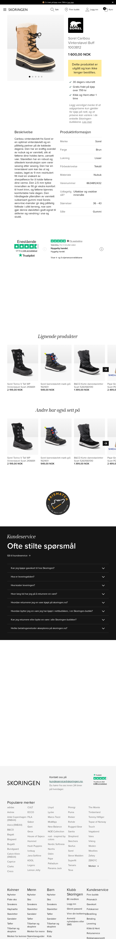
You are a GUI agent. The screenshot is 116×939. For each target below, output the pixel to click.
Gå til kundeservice (17, 555)
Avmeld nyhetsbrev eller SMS (75, 921)
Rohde (71, 821)
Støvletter (12, 913)
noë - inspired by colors (57, 838)
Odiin (51, 853)
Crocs (10, 871)
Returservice (93, 933)
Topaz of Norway (97, 821)
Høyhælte (12, 909)
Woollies (93, 850)
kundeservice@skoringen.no (66, 781)
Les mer (70, 2)
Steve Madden (75, 855)
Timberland (94, 812)
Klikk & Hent (93, 928)
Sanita (71, 831)
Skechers (73, 841)
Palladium (53, 863)
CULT (30, 807)
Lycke (51, 812)
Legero (31, 865)
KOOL (30, 860)
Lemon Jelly (33, 869)
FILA (29, 816)
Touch (92, 826)
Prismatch (92, 899)
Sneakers (12, 904)
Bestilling (92, 913)
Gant (29, 826)
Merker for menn (36, 931)
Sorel (71, 850)
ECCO (30, 812)
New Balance (55, 826)
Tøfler (10, 923)
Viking (92, 841)
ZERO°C (93, 860)
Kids (49, 936)
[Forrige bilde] (13, 47)
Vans (91, 836)
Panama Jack (55, 868)
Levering (91, 923)
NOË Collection (56, 831)
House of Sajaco (36, 836)
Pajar (50, 858)
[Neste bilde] (58, 47)
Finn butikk (92, 894)
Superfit (72, 860)
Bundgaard (13, 848)
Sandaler (11, 918)
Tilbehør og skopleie (13, 930)
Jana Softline (34, 855)
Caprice (11, 861)
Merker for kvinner (17, 936)
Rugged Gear (75, 826)
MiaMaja (52, 821)
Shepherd (73, 836)
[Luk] (113, 2)
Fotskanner (92, 909)
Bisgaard (11, 839)
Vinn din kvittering (76, 913)
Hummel (31, 841)
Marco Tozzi (54, 816)
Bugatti (11, 844)
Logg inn (71, 903)
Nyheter (11, 894)
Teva (70, 869)
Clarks (10, 866)
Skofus (71, 845)
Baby (49, 931)
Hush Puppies (34, 845)
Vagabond (94, 831)
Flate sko (12, 899)
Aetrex (10, 812)
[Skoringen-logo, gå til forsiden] (17, 9)
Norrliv (51, 848)
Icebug (31, 850)
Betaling (91, 918)
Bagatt (10, 834)
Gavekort (91, 904)
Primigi (71, 807)
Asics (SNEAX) (14, 824)
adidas (10, 807)
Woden (92, 845)
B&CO (10, 829)
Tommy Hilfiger (96, 816)
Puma (71, 812)
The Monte (94, 807)
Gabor (30, 821)
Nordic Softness (56, 844)
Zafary (92, 855)
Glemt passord (74, 908)
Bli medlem (73, 899)
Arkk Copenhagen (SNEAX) (16, 818)
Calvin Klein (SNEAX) (13, 855)
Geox (30, 831)
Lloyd (51, 807)
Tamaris (72, 865)
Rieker (71, 816)
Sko (29, 899)
